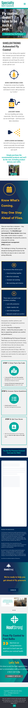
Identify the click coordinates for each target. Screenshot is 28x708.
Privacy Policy (7, 695)
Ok (14, 705)
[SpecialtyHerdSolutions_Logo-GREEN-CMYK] (8, 2)
